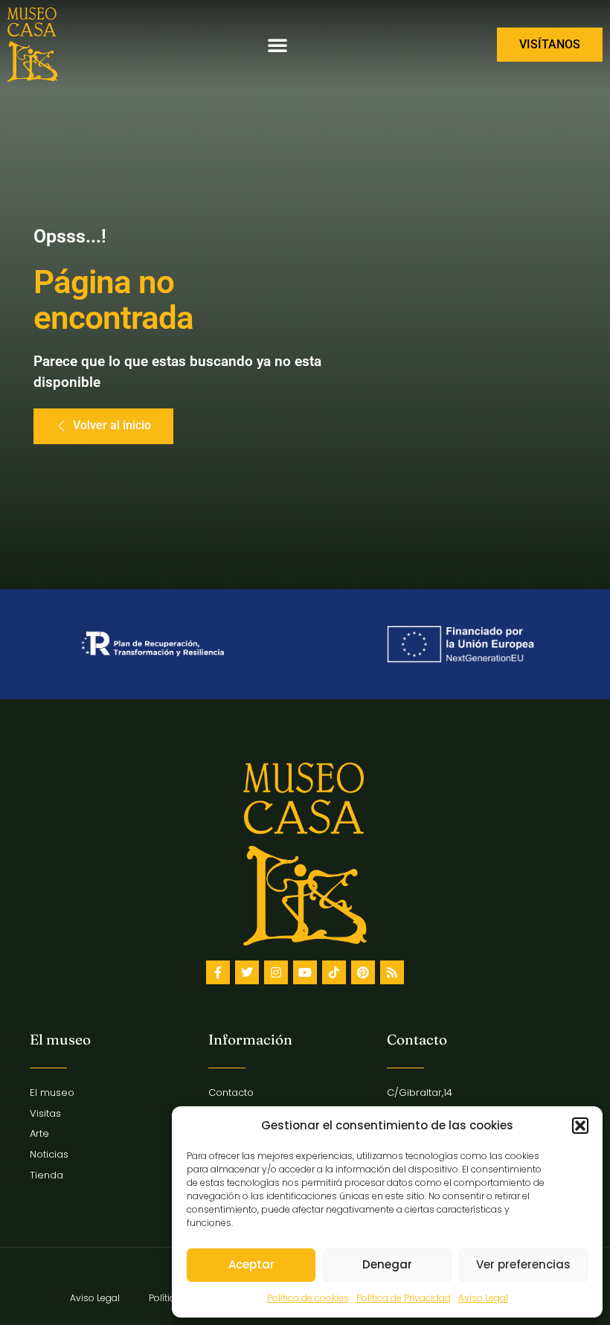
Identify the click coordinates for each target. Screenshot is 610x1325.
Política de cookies (308, 1298)
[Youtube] (305, 972)
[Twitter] (247, 972)
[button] (580, 1125)
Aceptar (251, 1264)
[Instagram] (276, 972)
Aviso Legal (483, 1298)
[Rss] (392, 972)
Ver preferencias (523, 1264)
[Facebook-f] (218, 972)
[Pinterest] (363, 972)
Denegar (387, 1264)
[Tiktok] (334, 972)
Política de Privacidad (403, 1298)
